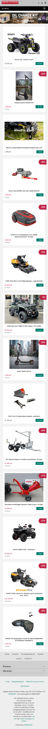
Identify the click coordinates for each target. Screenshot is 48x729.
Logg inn (19, 658)
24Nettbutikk (28, 725)
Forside (7, 654)
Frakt (8, 681)
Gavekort (40, 654)
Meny (6, 8)
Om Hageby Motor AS (28, 654)
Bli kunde (15, 654)
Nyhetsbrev (25, 686)
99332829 (12, 694)
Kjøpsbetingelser (18, 681)
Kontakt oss (28, 658)
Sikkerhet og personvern (35, 681)
